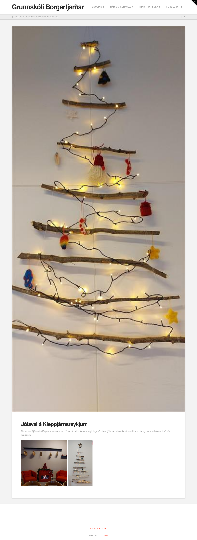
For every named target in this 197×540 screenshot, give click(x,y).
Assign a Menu (98, 529)
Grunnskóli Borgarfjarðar (48, 6)
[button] (194, 3)
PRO (106, 535)
